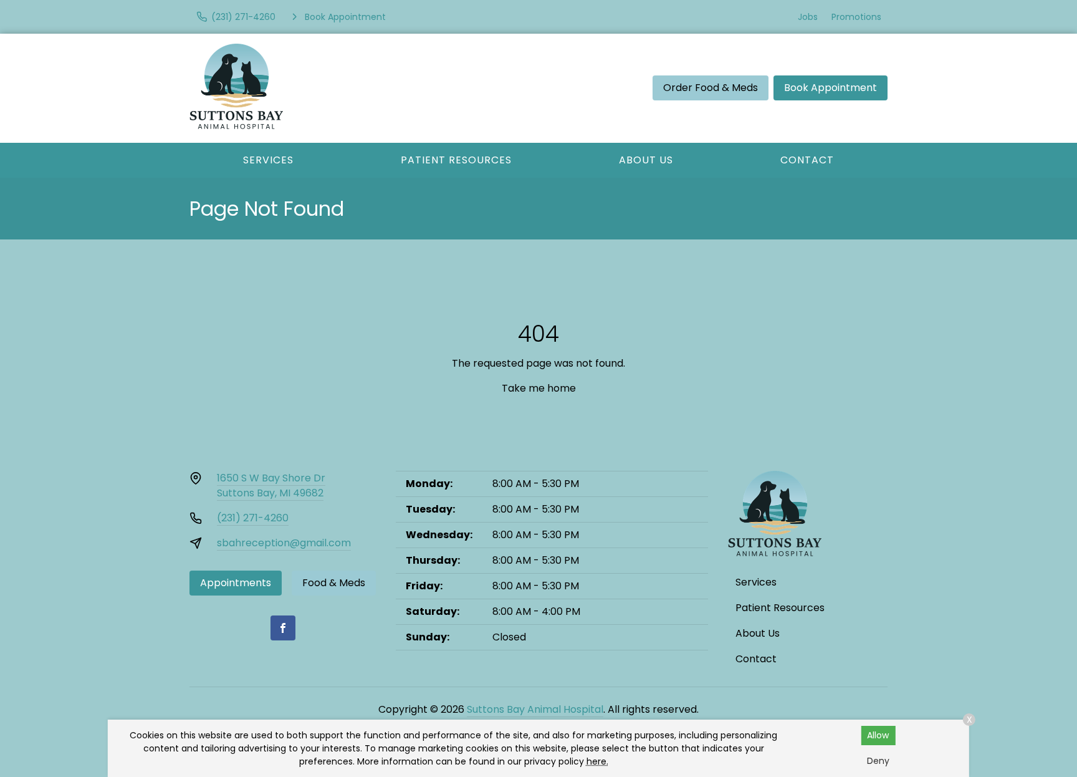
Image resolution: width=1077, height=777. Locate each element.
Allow (878, 735)
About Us (646, 160)
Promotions (856, 17)
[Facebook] (282, 627)
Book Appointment (830, 87)
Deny (878, 761)
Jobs (808, 17)
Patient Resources (456, 160)
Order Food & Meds (710, 87)
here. (597, 761)
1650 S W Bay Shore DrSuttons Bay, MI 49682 (271, 485)
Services (268, 160)
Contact (807, 160)
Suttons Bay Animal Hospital (535, 709)
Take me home (539, 388)
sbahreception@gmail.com (284, 543)
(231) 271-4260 (253, 518)
